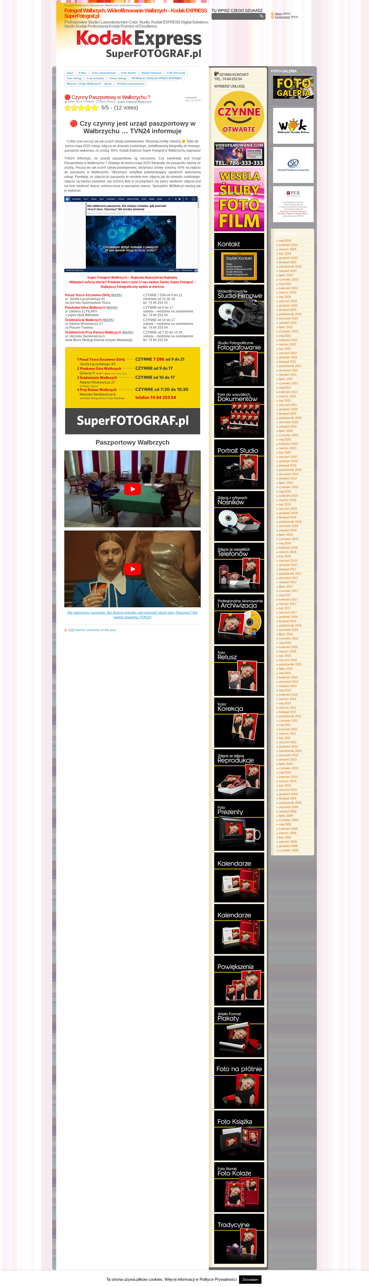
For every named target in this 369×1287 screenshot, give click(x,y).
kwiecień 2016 (288, 647)
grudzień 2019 (288, 461)
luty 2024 (285, 253)
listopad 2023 (287, 262)
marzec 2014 (287, 699)
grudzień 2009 (288, 794)
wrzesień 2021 (288, 370)
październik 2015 (290, 664)
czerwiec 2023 (288, 279)
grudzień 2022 (288, 305)
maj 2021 (285, 387)
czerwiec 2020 (288, 435)
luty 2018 (285, 556)
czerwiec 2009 (288, 820)
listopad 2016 (287, 621)
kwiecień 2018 (288, 547)
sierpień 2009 (288, 811)
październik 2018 (290, 521)
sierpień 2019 (288, 478)
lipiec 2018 (286, 534)
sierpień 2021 (288, 374)
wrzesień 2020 (288, 422)
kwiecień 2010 (288, 776)
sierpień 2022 (288, 322)
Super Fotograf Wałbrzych (135, 101)
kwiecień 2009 (288, 828)
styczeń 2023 (288, 301)
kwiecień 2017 (288, 599)
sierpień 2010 (288, 759)
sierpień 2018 (288, 530)
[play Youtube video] (132, 489)
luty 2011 (285, 737)
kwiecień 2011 (288, 729)
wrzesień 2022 (288, 318)
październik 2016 (290, 625)
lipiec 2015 (286, 668)
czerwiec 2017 (288, 590)
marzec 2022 (287, 344)
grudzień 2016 (288, 616)
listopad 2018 (287, 517)
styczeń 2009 (288, 841)
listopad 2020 (287, 413)
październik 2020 (290, 417)
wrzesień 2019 (288, 474)
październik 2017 (290, 573)
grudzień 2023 (288, 257)
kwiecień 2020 (288, 443)
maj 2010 (285, 772)
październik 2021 (290, 366)
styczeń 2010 (288, 789)
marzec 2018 (287, 552)
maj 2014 (285, 690)
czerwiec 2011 (288, 720)
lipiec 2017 (286, 586)
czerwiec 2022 (288, 331)
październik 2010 (290, 750)
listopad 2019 (287, 465)
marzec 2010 (287, 781)
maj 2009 (285, 824)
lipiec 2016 (286, 634)
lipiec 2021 (286, 379)
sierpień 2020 (288, 426)
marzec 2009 (287, 833)
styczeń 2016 (288, 660)
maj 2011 (285, 724)
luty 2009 (285, 837)
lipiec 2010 (286, 763)
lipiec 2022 (286, 327)
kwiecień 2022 (288, 340)
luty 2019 (285, 504)
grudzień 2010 (288, 746)
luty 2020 (285, 452)
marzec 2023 (287, 292)
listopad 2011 (287, 711)
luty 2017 (285, 608)
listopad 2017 (287, 569)
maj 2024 (285, 240)
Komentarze (282, 16)
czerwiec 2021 (288, 383)
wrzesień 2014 (288, 681)
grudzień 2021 (288, 357)
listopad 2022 (287, 309)
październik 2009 (290, 802)
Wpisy (278, 13)
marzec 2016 (287, 651)
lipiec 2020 (286, 430)
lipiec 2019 (286, 482)
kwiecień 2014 (288, 694)
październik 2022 (290, 314)
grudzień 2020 (288, 409)
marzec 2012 (287, 707)
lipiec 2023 (286, 275)
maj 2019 (285, 491)
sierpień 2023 (288, 270)
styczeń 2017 (288, 612)
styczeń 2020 (288, 456)
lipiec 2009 (286, 815)
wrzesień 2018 (288, 526)
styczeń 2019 (288, 508)
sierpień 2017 (288, 582)
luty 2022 (285, 348)
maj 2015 (285, 673)
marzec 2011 (287, 733)
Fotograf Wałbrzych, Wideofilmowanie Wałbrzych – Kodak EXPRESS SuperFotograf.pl (135, 13)
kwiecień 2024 (288, 244)
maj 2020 (285, 439)
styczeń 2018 (288, 560)
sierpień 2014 (288, 686)
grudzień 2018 (288, 513)
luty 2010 (285, 785)
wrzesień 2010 (288, 755)
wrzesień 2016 (288, 629)
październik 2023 (290, 266)
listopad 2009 (287, 798)
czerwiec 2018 (288, 539)
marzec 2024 (287, 249)
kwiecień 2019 (288, 495)
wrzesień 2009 (288, 807)
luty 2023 (285, 296)
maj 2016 (285, 642)
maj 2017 (285, 595)
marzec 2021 (287, 396)
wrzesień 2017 (288, 577)
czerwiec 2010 (288, 768)
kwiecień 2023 (288, 288)
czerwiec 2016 (288, 638)
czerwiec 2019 (288, 487)
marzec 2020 (287, 448)
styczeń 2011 (288, 742)
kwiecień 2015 (288, 677)
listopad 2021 (287, 361)
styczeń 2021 (288, 404)
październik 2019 (290, 469)
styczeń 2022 (288, 353)
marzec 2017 (287, 603)
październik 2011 (290, 716)
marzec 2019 (287, 500)
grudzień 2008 (288, 846)
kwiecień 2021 (288, 392)
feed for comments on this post (92, 630)
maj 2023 (285, 283)
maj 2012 (285, 703)
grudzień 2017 (288, 564)
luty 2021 (285, 400)
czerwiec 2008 (288, 850)
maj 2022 (285, 335)
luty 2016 (285, 655)
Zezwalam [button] (250, 1280)
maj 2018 (285, 543)
